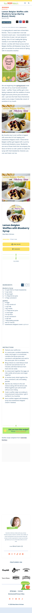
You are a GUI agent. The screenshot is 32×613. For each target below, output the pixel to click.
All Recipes (13, 591)
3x (28, 285)
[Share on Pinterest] (24, 22)
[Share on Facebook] (20, 22)
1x (22, 285)
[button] (2, 7)
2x (25, 285)
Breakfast (5, 9)
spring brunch (20, 85)
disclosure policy (23, 27)
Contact (20, 591)
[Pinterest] (19, 599)
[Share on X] (17, 22)
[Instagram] (16, 599)
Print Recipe (16, 244)
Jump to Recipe (6, 22)
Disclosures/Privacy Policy (16, 594)
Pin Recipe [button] (17, 249)
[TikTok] (22, 599)
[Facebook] (9, 599)
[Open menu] (25, 3)
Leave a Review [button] (21, 431)
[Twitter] (13, 599)
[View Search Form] (30, 3)
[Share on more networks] (27, 22)
